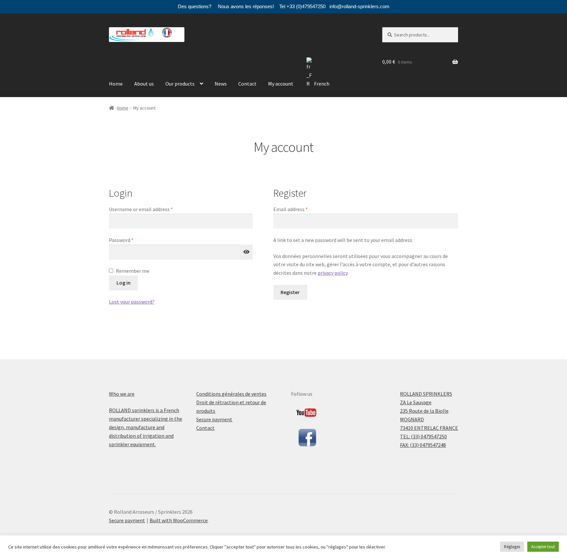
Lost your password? (132, 301)
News (221, 83)
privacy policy (332, 272)
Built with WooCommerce (179, 520)
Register (290, 292)
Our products (180, 83)
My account (280, 83)
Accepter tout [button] (543, 546)
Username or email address (150, 209)
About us (144, 83)
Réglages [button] (512, 546)
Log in (123, 282)
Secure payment (214, 419)
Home (116, 83)
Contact (247, 83)
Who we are (122, 393)
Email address (300, 209)
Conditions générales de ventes (231, 393)
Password (131, 239)
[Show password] (246, 252)
